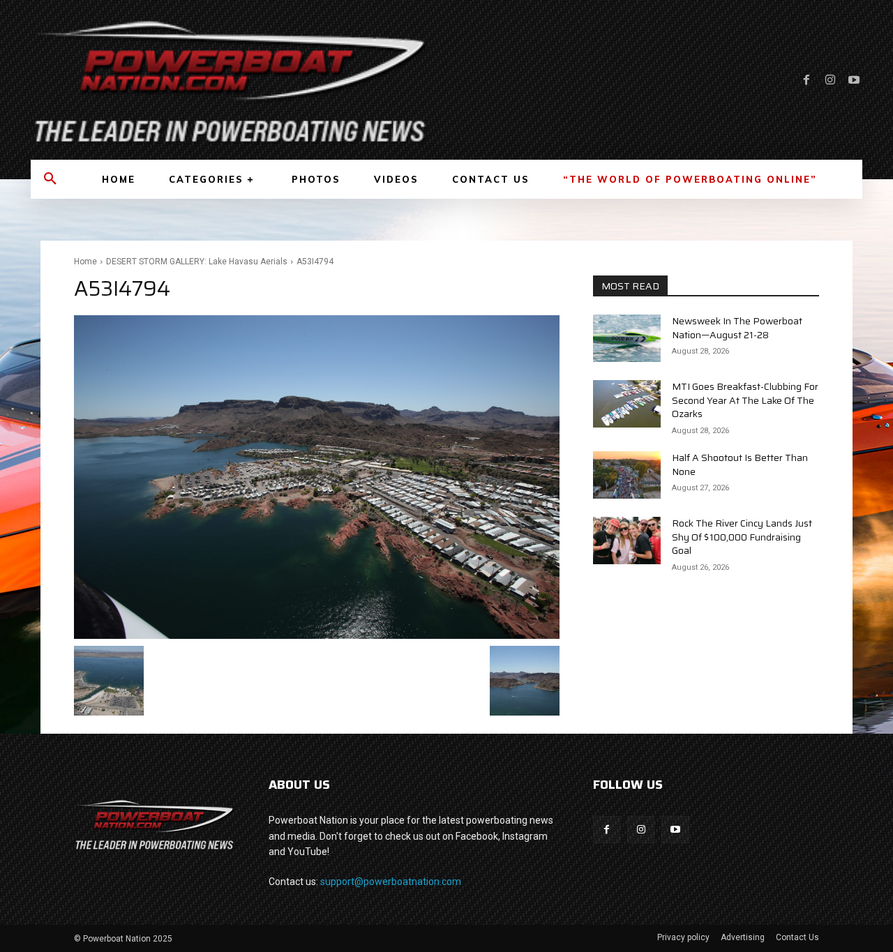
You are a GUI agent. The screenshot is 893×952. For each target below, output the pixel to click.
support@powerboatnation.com (390, 881)
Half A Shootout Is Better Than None (740, 464)
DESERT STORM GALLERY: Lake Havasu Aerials (196, 261)
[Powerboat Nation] (230, 80)
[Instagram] (830, 80)
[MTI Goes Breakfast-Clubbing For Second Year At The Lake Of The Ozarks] (627, 404)
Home (85, 261)
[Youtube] (854, 80)
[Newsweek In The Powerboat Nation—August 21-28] (627, 338)
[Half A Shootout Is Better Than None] (627, 475)
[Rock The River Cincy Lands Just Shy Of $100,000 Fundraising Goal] (627, 540)
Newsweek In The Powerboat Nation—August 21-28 (737, 327)
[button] (50, 179)
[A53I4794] (317, 477)
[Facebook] (806, 80)
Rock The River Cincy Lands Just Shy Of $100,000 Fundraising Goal (742, 536)
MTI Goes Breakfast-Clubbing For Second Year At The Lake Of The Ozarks (745, 400)
